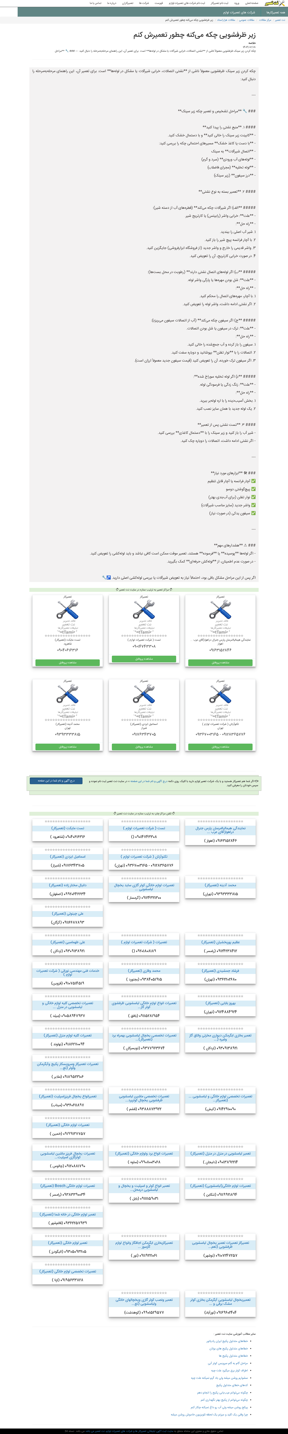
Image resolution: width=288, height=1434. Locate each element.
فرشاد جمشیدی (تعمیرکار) (220, 971)
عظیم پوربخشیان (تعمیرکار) (220, 942)
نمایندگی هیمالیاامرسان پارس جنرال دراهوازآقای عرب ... (220, 830)
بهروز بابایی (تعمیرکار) (220, 1003)
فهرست (159, 3)
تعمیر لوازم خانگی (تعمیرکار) (67, 1243)
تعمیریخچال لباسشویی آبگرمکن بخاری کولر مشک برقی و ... (220, 1302)
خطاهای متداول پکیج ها (233, 1356)
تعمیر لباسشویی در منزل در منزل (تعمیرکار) (220, 1154)
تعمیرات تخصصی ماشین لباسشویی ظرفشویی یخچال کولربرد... (144, 1098)
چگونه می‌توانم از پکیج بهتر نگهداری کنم (224, 1400)
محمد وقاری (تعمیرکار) (144, 971)
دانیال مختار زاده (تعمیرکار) (67, 885)
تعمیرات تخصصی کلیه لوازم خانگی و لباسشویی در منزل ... (67, 1005)
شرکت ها (144, 3)
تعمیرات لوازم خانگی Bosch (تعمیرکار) (67, 1186)
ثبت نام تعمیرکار (219, 3)
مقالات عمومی (246, 20)
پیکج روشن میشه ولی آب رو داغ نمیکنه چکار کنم (219, 1407)
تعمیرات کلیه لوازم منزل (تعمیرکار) (67, 1036)
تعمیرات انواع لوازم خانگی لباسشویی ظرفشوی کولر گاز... (144, 1005)
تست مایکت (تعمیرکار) (67, 828)
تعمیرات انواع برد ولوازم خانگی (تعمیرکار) (144, 1154)
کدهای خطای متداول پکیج (232, 1385)
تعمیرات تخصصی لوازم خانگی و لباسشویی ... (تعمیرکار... (220, 1098)
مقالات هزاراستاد (226, 20)
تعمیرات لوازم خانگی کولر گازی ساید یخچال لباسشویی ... (144, 887)
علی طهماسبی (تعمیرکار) (68, 942)
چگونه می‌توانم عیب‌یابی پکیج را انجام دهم (222, 1392)
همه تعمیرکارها (275, 12)
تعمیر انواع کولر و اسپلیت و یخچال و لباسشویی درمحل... (144, 1188)
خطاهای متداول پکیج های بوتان (228, 1348)
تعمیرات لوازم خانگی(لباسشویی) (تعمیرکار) (220, 1186)
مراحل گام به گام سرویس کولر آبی (228, 1363)
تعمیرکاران (127, 3)
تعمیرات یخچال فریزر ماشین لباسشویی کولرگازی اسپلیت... (67, 1156)
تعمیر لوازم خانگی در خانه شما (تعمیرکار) (68, 1215)
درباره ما (111, 3)
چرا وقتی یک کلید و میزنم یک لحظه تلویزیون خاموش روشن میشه (209, 1414)
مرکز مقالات (265, 20)
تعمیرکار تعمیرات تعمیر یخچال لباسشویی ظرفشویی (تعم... (220, 1245)
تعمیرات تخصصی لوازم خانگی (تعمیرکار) (67, 1272)
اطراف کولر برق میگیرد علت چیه (229, 1370)
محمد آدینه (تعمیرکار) (220, 885)
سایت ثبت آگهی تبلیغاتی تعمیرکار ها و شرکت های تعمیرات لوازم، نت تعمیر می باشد (129, 1431)
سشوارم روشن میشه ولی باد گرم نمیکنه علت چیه (219, 1378)
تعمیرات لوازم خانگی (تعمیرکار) (67, 1125)
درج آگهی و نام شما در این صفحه (149, 781)
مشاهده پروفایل (220, 662)
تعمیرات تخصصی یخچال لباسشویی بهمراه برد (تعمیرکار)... (144, 1037)
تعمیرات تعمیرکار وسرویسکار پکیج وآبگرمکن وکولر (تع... (67, 1066)
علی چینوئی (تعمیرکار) (67, 914)
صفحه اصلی (251, 3)
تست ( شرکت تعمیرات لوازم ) (144, 828)
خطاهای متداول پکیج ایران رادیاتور (227, 1341)
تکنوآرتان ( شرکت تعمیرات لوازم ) (144, 857)
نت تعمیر (280, 20)
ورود (236, 3)
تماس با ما (95, 3)
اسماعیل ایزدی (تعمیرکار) (67, 857)
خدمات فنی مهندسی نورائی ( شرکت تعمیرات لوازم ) (67, 973)
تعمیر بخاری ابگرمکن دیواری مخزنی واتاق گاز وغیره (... (220, 1037)
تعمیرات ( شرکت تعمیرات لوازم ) (144, 942)
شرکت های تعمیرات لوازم (239, 12)
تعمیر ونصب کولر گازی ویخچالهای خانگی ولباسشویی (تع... (144, 1302)
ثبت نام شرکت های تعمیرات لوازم (187, 3)
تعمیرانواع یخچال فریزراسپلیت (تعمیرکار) (67, 1096)
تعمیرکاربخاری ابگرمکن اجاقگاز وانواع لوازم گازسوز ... (144, 1245)
